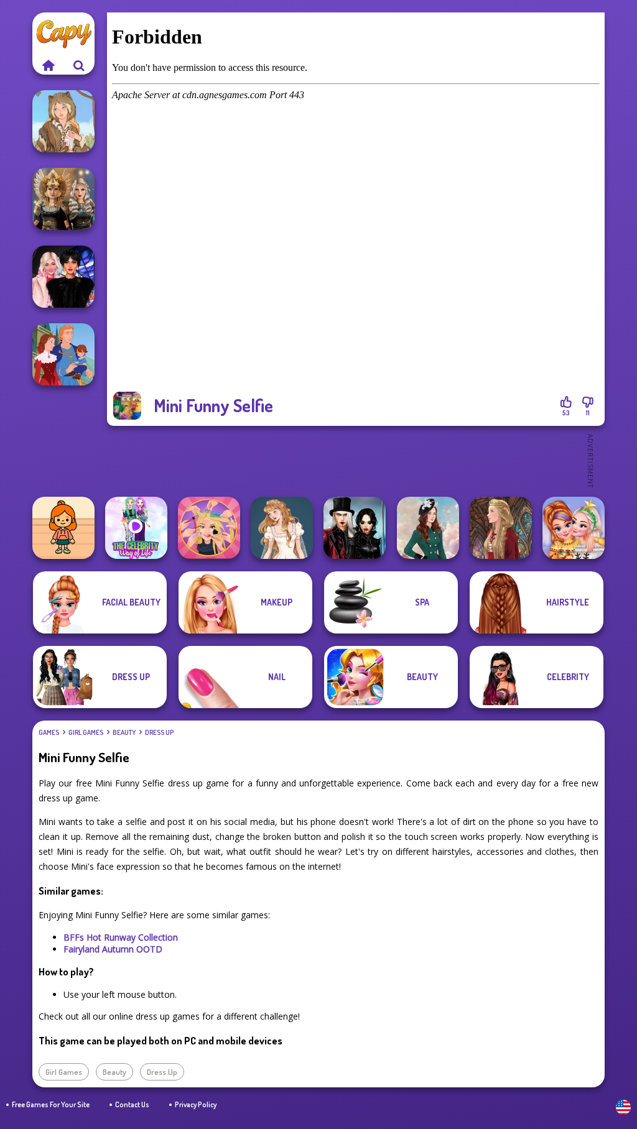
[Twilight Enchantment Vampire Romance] (354, 528)
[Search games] (79, 65)
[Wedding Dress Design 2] (282, 528)
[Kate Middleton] (428, 528)
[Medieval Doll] (501, 528)
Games (49, 732)
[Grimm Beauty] (63, 121)
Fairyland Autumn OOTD (112, 949)
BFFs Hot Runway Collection (120, 937)
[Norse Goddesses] (63, 199)
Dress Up (159, 732)
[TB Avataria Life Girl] (63, 528)
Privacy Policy (195, 1104)
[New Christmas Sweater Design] (573, 528)
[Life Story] (63, 354)
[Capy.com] (47, 65)
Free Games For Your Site (51, 1104)
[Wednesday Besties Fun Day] (63, 277)
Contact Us (132, 1104)
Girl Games (85, 732)
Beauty (124, 732)
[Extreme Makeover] (209, 528)
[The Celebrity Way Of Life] (136, 528)
